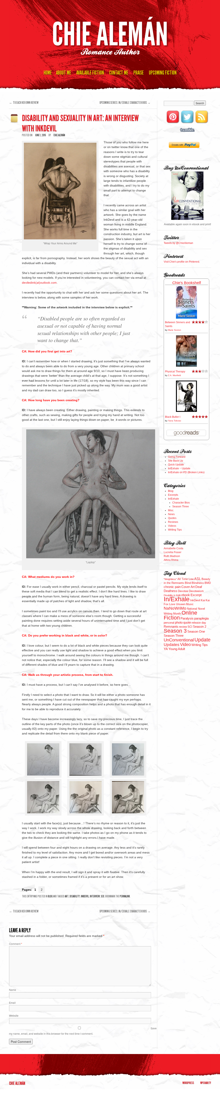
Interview (95, 896)
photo (179, 622)
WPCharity (205, 1083)
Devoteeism (196, 591)
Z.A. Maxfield (174, 375)
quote (187, 622)
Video (185, 644)
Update (202, 640)
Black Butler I (172, 416)
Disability (75, 896)
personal (169, 622)
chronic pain (172, 587)
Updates (171, 644)
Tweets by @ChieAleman (178, 243)
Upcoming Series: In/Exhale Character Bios (125, 103)
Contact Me (118, 73)
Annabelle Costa (173, 548)
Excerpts (173, 494)
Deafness (170, 591)
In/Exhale (173, 498)
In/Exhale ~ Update (179, 468)
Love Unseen (177, 604)
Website (13, 1015)
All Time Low (185, 579)
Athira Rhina (171, 560)
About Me (63, 73)
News (171, 514)
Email (12, 1002)
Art (67, 896)
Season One (196, 631)
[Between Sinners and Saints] (186, 317)
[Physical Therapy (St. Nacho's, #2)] (186, 365)
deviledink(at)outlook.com (39, 282)
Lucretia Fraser (172, 552)
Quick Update (176, 464)
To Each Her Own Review (23, 103)
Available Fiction (90, 73)
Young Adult (176, 649)
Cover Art (188, 587)
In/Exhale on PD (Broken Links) (186, 472)
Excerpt (196, 595)
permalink (125, 896)
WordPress (188, 1083)
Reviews (173, 521)
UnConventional (179, 640)
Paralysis (187, 618)
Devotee (183, 591)
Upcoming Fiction (163, 73)
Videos (172, 525)
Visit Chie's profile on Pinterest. (182, 261)
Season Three (180, 506)
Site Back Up (175, 460)
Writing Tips (175, 529)
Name (12, 989)
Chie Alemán (110, 34)
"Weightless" (170, 579)
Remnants (171, 626)
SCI (190, 626)
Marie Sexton (174, 330)
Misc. (171, 510)
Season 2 (199, 626)
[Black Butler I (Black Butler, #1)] (186, 411)
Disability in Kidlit (172, 595)
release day (199, 622)
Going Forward (176, 456)
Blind (188, 582)
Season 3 (175, 631)
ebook (185, 595)
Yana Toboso (174, 420)
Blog (50, 896)
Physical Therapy (175, 371)
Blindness (198, 582)
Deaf (198, 587)
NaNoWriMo (175, 608)
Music (190, 604)
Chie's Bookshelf (186, 283)
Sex (102, 896)
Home (48, 73)
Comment (15, 944)
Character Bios (181, 502)
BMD (208, 582)
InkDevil (85, 896)
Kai (203, 600)
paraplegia (201, 618)
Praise (138, 73)
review (183, 626)
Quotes (172, 518)
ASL (197, 579)
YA (166, 649)
